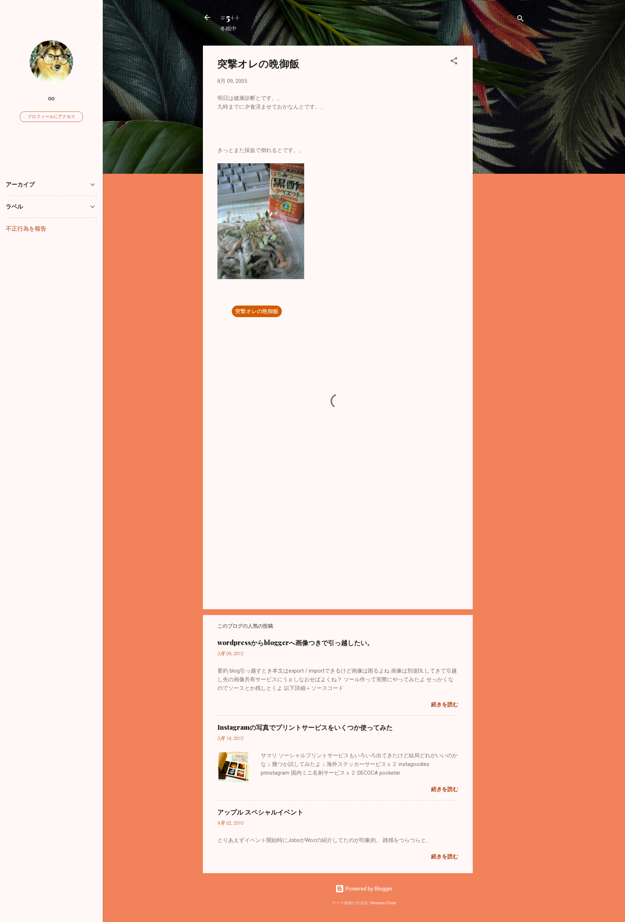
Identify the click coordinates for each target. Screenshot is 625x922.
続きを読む (444, 704)
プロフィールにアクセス (51, 116)
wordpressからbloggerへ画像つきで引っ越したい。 (295, 642)
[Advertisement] (502, 154)
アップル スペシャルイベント (260, 812)
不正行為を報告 (26, 228)
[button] (454, 62)
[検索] (520, 20)
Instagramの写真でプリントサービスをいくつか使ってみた (305, 727)
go (51, 98)
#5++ (229, 17)
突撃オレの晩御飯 (257, 311)
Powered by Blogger (368, 888)
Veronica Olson (383, 903)
